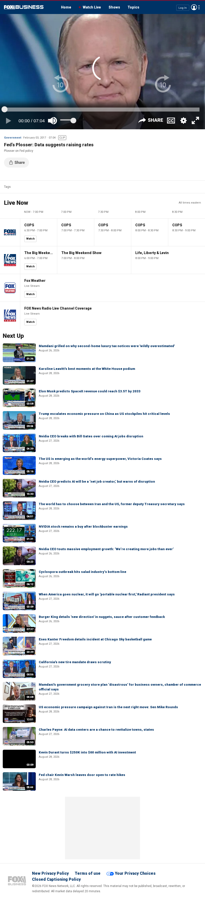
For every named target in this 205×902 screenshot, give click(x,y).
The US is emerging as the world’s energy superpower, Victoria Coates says (100, 459)
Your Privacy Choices (135, 873)
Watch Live (92, 7)
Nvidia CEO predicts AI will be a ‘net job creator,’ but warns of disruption (97, 481)
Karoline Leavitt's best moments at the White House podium (87, 369)
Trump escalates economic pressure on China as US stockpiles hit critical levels (104, 414)
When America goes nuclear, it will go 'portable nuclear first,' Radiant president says (107, 594)
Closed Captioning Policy (56, 879)
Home (66, 7)
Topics (133, 7)
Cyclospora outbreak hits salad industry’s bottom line (82, 572)
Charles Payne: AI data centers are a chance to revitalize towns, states (96, 729)
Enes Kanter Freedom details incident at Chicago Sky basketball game (95, 639)
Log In (182, 7)
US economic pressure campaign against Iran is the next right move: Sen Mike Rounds (108, 707)
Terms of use (87, 873)
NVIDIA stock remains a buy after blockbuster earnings (83, 526)
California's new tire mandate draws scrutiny (75, 662)
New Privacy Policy (50, 873)
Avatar (194, 7)
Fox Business (24, 7)
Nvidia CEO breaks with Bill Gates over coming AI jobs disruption (91, 436)
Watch (30, 238)
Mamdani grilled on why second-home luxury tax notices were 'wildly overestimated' (107, 346)
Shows (114, 7)
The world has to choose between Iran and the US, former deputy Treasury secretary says (112, 504)
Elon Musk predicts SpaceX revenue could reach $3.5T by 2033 (89, 391)
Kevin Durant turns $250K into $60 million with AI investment (87, 752)
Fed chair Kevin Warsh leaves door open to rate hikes (82, 775)
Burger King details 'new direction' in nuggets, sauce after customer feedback (102, 617)
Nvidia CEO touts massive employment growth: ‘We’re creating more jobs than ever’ (106, 549)
